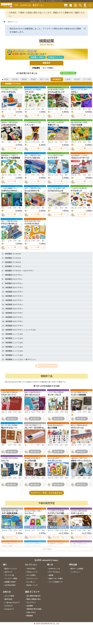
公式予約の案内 (10, 585)
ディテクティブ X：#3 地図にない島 (58, 513)
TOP (16, 5)
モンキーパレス (54, 395)
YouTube (7, 606)
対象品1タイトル (55, 57)
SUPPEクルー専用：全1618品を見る (46, 493)
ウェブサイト (31, 602)
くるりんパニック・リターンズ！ (80, 158)
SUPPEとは (25, 5)
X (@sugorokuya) (11, 602)
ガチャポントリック (32, 395)
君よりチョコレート (9, 428)
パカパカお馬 (76, 125)
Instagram (8, 609)
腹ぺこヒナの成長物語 (10, 158)
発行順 (76, 79)
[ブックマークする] (20, 116)
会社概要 (30, 606)
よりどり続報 (9, 596)
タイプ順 (87, 79)
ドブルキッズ (76, 191)
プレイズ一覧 (9, 575)
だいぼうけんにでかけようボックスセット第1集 (15, 191)
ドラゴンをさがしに (9, 224)
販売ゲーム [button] (38, 5)
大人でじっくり (32, 578)
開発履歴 (30, 616)
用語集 (51, 575)
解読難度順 (57, 79)
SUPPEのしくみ (54, 569)
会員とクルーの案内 (56, 578)
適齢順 (24, 79)
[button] (68, 73)
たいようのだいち (31, 191)
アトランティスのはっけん (32, 158)
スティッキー (29, 125)
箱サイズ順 (44, 79)
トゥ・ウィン (29, 513)
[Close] (85, 28)
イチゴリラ (29, 92)
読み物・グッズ (32, 585)
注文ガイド (8, 572)
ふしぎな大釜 (30, 461)
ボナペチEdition (54, 572)
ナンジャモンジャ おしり (31, 224)
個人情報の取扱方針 (34, 596)
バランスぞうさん (8, 92)
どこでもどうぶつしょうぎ (55, 191)
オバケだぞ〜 (53, 158)
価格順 (5, 79)
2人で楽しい (31, 582)
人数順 (67, 79)
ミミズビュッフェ (55, 461)
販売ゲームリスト (10, 569)
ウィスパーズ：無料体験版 (78, 395)
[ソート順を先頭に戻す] (2, 79)
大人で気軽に (31, 575)
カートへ (10, 116)
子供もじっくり (32, 572)
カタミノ (74, 92)
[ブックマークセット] (70, 5)
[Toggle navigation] (90, 5)
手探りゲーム (53, 125)
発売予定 (9, 537)
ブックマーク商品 (10, 578)
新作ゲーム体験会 (77, 569)
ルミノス (5, 461)
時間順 (33, 79)
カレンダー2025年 (32, 428)
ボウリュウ (75, 428)
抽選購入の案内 (37, 57)
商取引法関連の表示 (34, 599)
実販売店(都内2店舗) (34, 609)
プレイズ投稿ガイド (56, 582)
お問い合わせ (31, 612)
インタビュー (75, 572)
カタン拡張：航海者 (9, 513)
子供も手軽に (31, 569)
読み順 (14, 79)
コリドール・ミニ (77, 513)
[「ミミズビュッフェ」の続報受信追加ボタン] (49, 484)
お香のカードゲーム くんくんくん (81, 461)
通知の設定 (8, 599)
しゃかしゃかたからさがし (8, 125)
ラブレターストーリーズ (8, 395)
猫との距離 (52, 428)
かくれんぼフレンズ (56, 92)
